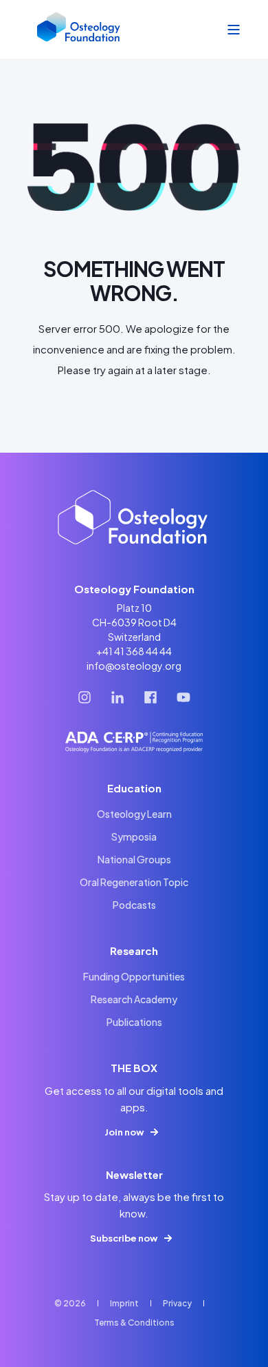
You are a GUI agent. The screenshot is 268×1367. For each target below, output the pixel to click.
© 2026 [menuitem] (70, 1303)
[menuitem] (134, 814)
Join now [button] (124, 1132)
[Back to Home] (79, 29)
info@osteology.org (134, 665)
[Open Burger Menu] (233, 29)
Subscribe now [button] (123, 1238)
